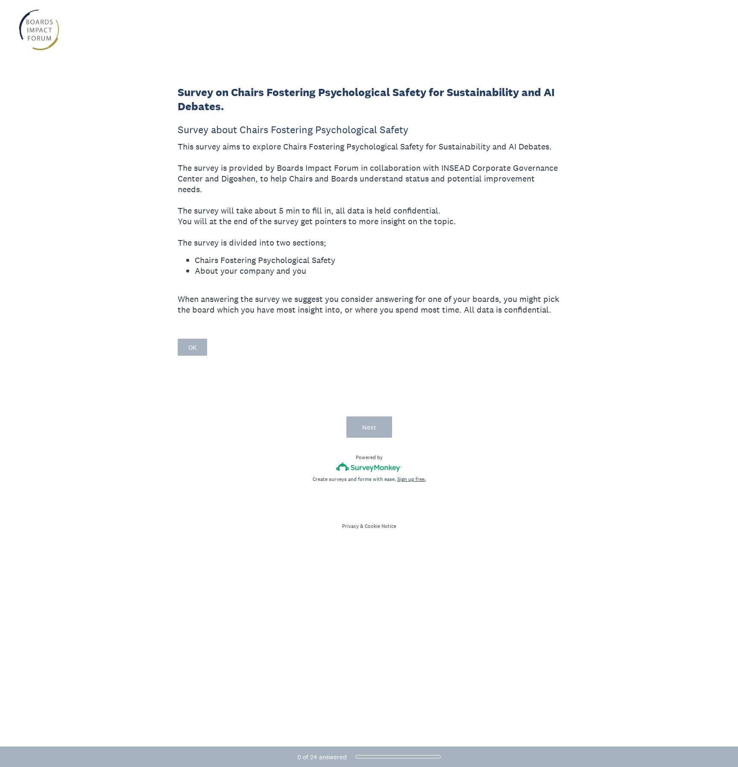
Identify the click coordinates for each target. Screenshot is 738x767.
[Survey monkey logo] (369, 467)
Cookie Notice (380, 526)
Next (369, 427)
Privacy (350, 526)
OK (192, 347)
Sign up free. (411, 479)
